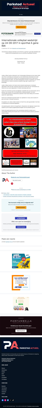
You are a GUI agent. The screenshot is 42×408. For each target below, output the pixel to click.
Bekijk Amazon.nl (21, 27)
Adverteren (4, 389)
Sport (8, 193)
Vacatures (4, 391)
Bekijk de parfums (21, 330)
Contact (3, 393)
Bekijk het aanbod (21, 227)
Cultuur (3, 375)
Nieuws (4, 193)
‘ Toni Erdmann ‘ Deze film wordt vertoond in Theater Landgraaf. (17, 194)
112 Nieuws (4, 379)
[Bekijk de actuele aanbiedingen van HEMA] (21, 189)
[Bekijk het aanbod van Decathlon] (21, 218)
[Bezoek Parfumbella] (21, 322)
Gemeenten (4, 370)
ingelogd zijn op (8, 241)
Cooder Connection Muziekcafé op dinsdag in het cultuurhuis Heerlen (18, 196)
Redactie (4, 386)
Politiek (3, 371)
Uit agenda (4, 377)
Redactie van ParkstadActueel (20, 177)
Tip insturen (4, 387)
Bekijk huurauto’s (21, 207)
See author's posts (17, 180)
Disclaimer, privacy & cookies (33, 406)
